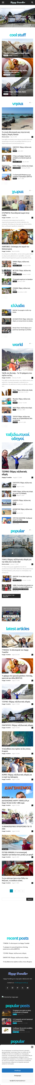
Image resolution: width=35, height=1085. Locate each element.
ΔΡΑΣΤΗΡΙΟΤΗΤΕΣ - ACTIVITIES (20, 589)
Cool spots (5, 243)
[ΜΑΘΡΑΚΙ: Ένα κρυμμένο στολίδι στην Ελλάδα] (6, 312)
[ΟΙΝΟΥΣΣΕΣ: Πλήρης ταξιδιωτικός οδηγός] (6, 149)
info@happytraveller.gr (21, 983)
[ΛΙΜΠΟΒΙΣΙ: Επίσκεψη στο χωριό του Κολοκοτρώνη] (17, 236)
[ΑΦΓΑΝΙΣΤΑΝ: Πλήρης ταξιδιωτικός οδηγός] (6, 511)
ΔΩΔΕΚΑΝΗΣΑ (16, 168)
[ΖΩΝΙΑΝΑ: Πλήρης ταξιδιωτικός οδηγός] (6, 290)
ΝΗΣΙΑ (14, 151)
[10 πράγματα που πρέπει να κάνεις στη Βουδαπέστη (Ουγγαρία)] (6, 1012)
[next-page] (6, 183)
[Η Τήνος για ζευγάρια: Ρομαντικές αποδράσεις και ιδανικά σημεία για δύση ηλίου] (6, 158)
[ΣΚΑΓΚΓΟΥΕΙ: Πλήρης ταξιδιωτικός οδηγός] (6, 485)
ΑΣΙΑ (14, 409)
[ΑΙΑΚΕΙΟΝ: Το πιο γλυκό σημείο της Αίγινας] (6, 579)
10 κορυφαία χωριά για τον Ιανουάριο (23, 279)
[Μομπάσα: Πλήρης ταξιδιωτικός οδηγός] (6, 401)
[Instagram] (12, 988)
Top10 (14, 281)
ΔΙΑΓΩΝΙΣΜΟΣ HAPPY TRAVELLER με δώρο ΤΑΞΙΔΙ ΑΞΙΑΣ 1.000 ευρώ (15, 801)
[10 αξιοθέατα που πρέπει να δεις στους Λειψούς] (17, 738)
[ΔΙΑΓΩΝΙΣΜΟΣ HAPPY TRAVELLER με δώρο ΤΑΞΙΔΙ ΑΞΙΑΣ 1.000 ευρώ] (17, 790)
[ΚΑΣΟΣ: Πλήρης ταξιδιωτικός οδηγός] (6, 168)
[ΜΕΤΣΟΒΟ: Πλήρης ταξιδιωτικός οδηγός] (6, 273)
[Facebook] (7, 988)
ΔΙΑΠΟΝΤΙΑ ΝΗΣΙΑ (5, 314)
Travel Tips (16, 1032)
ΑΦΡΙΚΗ (6, 55)
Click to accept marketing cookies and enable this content (11, 611)
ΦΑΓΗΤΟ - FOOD (17, 580)
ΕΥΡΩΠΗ (15, 392)
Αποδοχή (17, 1070)
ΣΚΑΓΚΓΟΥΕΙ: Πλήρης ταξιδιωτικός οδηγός (17, 725)
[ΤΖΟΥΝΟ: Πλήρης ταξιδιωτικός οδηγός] (17, 86)
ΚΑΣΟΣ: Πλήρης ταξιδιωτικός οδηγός (23, 166)
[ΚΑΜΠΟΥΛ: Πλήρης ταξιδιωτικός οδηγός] (6, 502)
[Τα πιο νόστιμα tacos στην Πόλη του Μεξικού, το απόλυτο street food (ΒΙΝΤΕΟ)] (17, 868)
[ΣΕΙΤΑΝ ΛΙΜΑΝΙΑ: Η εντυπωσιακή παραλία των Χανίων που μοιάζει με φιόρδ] (17, 842)
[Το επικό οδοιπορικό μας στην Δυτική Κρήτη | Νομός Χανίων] (17, 118)
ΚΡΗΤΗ (14, 292)
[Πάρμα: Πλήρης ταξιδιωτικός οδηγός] (6, 392)
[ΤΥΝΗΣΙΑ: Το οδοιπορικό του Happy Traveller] (17, 48)
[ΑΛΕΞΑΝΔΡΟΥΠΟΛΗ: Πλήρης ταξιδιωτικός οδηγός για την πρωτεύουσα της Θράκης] (6, 321)
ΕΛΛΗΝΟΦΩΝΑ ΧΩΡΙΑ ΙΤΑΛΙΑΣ (9, 209)
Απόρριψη (17, 1075)
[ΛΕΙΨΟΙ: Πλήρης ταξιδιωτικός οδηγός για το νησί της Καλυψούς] (6, 494)
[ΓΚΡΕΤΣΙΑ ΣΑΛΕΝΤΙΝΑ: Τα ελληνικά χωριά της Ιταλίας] (6, 520)
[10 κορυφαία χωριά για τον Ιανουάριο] (6, 281)
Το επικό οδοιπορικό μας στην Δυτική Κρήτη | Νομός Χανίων (16, 133)
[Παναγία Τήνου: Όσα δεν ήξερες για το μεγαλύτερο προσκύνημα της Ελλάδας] (6, 330)
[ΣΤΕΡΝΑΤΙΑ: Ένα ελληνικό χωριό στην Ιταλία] (17, 203)
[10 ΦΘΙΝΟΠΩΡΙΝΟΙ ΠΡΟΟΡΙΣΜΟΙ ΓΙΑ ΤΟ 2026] (17, 816)
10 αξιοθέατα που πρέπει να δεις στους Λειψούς (17, 962)
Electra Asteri (5, 137)
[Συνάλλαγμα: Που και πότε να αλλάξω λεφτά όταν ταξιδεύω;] (6, 1030)
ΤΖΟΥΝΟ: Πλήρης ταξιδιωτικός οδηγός (14, 92)
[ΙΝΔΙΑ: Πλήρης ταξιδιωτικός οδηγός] (6, 410)
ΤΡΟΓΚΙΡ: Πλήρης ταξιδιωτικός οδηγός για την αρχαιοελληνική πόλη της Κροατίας (22, 418)
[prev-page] (3, 183)
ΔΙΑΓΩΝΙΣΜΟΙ (5, 797)
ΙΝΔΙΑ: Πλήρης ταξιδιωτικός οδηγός (22, 408)
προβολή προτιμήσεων (17, 1081)
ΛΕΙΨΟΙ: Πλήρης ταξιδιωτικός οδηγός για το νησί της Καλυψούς (17, 776)
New (14, 486)
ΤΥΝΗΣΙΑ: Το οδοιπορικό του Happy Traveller (16, 53)
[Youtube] (27, 988)
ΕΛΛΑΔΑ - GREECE (6, 129)
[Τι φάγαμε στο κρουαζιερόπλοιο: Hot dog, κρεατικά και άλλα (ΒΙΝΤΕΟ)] (17, 67)
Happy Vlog (6, 74)
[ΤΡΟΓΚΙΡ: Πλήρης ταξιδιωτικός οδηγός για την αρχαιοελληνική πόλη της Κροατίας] (6, 419)
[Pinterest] (17, 988)
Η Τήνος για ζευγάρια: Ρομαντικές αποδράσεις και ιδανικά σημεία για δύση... (22, 158)
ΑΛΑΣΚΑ (6, 94)
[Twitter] (22, 988)
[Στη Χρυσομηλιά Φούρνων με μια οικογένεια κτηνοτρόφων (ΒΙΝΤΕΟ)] (6, 177)
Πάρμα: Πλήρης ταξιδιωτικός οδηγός (23, 390)
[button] (32, 1047)
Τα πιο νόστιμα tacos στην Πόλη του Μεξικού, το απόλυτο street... (15, 879)
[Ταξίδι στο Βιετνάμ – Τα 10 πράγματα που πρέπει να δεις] (17, 359)
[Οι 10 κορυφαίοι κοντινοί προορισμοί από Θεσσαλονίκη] (6, 1021)
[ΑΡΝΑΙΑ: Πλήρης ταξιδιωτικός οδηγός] (6, 264)
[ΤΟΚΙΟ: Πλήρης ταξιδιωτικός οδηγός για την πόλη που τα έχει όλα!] (17, 546)
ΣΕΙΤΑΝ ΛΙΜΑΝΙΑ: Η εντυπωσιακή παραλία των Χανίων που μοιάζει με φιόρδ (17, 853)
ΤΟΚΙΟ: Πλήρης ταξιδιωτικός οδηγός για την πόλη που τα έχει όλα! (16, 560)
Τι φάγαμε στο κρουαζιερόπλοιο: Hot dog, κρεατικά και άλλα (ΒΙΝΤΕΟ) (17, 677)
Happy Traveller (13, 55)
